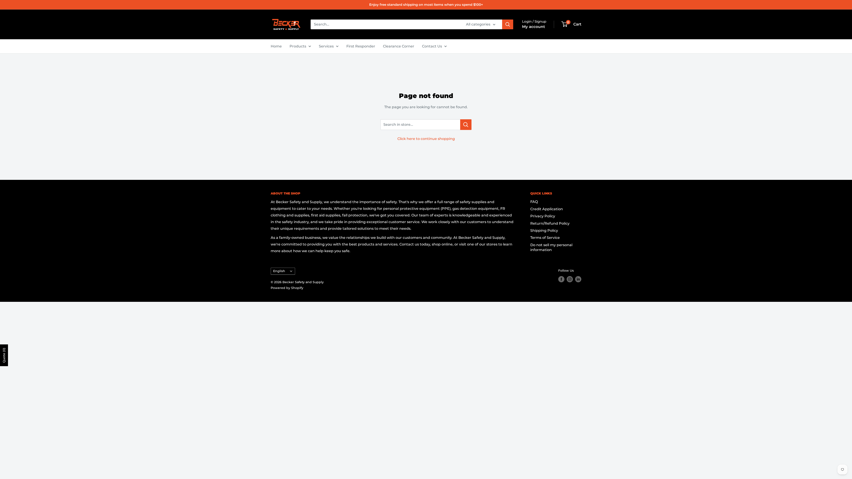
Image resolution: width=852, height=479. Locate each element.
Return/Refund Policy (550, 223)
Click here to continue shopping (426, 139)
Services (326, 46)
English (279, 271)
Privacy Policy (542, 216)
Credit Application (546, 209)
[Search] (507, 24)
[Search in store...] (465, 124)
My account (533, 26)
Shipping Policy (544, 230)
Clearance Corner (398, 46)
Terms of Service (545, 238)
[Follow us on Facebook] (561, 279)
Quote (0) (4, 355)
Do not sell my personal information (551, 247)
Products (298, 46)
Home (276, 46)
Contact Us (432, 46)
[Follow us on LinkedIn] (578, 279)
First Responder (360, 46)
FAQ (534, 202)
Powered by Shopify (287, 288)
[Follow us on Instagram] (570, 279)
